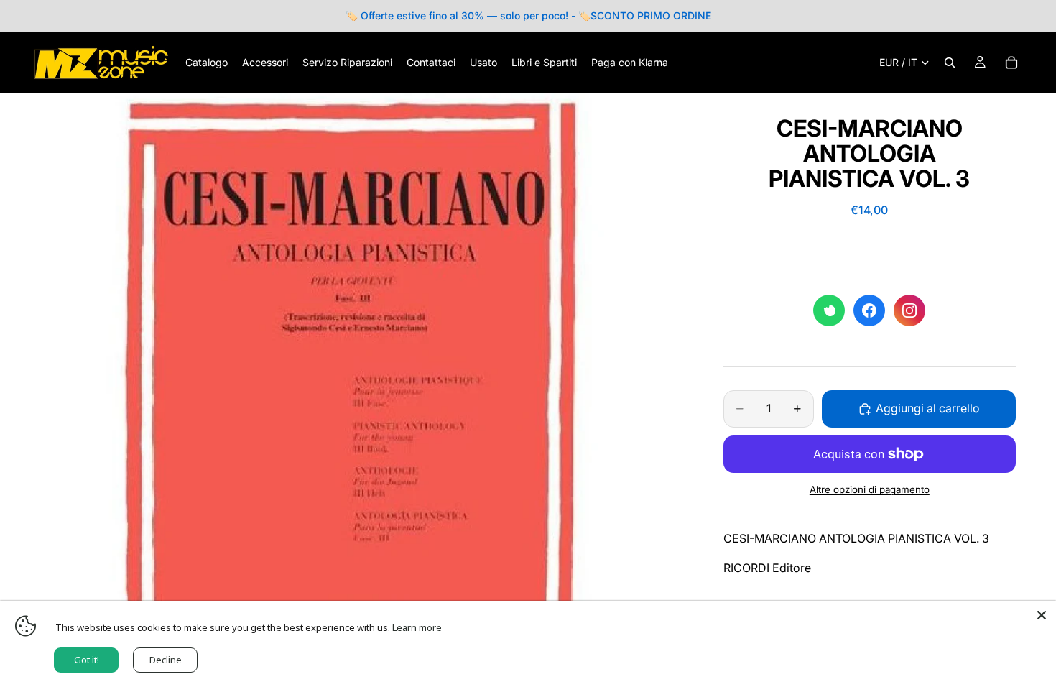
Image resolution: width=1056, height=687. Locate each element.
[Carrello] (1011, 62)
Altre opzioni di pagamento (870, 489)
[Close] (1041, 615)
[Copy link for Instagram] (909, 310)
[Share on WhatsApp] (829, 310)
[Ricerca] (949, 62)
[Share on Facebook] (869, 310)
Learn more (417, 627)
